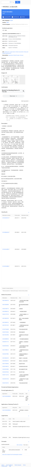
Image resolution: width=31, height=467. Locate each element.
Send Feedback (9, 465)
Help (10, 466)
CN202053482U (5, 369)
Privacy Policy (4, 466)
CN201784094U (5, 363)
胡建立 (7, 22)
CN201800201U (5, 322)
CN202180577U (5, 308)
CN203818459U (5, 345)
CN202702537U (5, 382)
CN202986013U (5, 311)
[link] (3, 450)
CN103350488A (5, 266)
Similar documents (19, 51)
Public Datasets (18, 465)
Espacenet (10, 55)
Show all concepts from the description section (12, 454)
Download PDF (7, 16)
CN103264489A (5, 249)
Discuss (21, 55)
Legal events (12, 51)
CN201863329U (5, 318)
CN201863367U (5, 358)
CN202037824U (5, 372)
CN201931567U (5, 325)
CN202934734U (5, 378)
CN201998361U (5, 349)
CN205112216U (5, 374)
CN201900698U (5, 304)
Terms (24, 465)
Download (20, 444)
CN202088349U (5, 338)
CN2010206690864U (6, 396)
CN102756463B (5, 329)
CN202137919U (5, 314)
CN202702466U (5, 332)
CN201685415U (5, 300)
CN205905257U (5, 360)
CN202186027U (5, 366)
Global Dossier (16, 55)
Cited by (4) (7, 51)
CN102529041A (5, 217)
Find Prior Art (16, 16)
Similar (23, 16)
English (11, 20)
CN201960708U (5, 334)
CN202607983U (5, 353)
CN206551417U (5, 341)
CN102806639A (5, 232)
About (3, 465)
